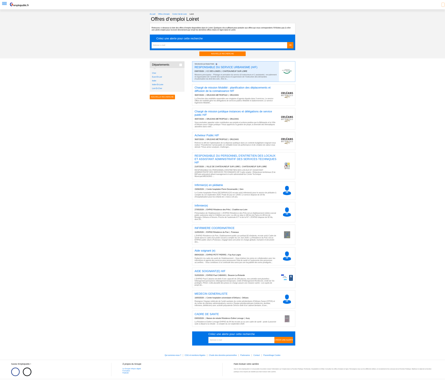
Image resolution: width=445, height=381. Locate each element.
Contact (256, 355)
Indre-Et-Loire (157, 85)
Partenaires (245, 355)
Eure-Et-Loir (157, 77)
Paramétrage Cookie (271, 355)
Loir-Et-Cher (157, 88)
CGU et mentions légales (195, 355)
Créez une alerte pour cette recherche (179, 38)
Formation (126, 371)
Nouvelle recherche (222, 54)
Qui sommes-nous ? (173, 355)
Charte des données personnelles (223, 355)
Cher (154, 73)
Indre (154, 81)
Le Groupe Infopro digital (131, 369)
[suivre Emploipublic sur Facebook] (15, 372)
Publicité (125, 373)
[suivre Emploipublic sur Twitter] (27, 372)
